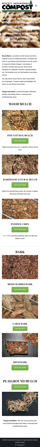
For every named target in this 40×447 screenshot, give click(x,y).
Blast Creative (21, 442)
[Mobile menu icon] (36, 6)
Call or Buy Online (20, 141)
